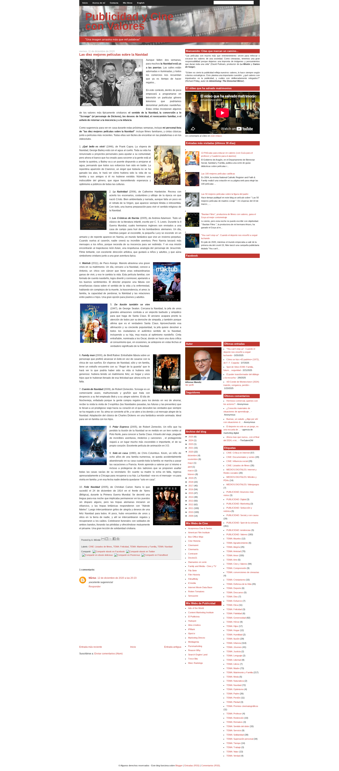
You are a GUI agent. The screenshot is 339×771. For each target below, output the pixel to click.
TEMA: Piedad (233, 702)
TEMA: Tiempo (233, 743)
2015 (191, 493)
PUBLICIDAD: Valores (236, 534)
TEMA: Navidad (165, 546)
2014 (191, 497)
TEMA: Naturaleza (235, 681)
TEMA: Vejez (232, 751)
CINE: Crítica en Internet (238, 453)
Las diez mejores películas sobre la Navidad (113, 54)
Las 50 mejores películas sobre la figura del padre (224, 194)
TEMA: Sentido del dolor (237, 726)
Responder (95, 586)
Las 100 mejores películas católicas (218, 173)
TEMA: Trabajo (233, 747)
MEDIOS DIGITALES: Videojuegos (242, 484)
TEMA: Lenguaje (234, 655)
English (140, 3)
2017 (191, 485)
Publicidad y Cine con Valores (129, 21)
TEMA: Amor (232, 555)
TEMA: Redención (235, 718)
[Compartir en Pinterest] (118, 539)
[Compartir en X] (110, 539)
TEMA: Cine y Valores (236, 564)
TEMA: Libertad (233, 660)
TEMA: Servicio (233, 730)
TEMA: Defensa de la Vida (238, 584)
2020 (191, 452)
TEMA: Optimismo (235, 689)
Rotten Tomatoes (196, 591)
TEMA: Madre (233, 668)
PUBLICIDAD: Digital (236, 499)
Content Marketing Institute (201, 612)
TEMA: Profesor (234, 713)
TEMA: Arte (231, 560)
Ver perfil (189, 385)
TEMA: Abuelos (233, 538)
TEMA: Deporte (233, 588)
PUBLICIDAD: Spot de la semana (242, 523)
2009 (191, 516)
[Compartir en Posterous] (126, 555)
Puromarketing (195, 646)
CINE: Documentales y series (240, 457)
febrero (191, 474)
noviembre (193, 459)
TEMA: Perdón (233, 698)
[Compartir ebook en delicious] (97, 555)
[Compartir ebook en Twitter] (140, 551)
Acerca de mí (98, 3)
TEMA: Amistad (233, 551)
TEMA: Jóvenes (234, 647)
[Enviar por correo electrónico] (103, 539)
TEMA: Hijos (232, 626)
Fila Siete (192, 570)
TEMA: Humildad (234, 634)
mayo (191, 463)
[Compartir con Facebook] (114, 539)
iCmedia (192, 583)
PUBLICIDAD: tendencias (238, 530)
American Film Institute (199, 532)
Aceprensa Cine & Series (200, 528)
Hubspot (192, 621)
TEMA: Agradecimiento (237, 543)
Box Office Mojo (195, 537)
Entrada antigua (172, 647)
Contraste (193, 553)
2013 (191, 501)
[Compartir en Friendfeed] (154, 555)
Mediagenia (193, 642)
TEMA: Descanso (234, 592)
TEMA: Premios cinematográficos (242, 706)
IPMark (191, 629)
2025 (191, 436)
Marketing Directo (196, 638)
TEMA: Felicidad (121, 546)
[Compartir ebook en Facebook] (108, 551)
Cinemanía (193, 549)
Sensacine (193, 596)
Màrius (92, 578)
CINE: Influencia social (237, 461)
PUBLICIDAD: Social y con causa (242, 515)
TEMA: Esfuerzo (234, 601)
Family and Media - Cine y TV (202, 566)
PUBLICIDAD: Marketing (238, 504)
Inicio (85, 3)
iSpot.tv (191, 633)
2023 (191, 444)
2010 (191, 512)
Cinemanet (193, 545)
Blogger (179, 765)
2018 (191, 482)
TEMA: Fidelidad (234, 613)
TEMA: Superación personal (239, 739)
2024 (191, 440)
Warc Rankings (195, 663)
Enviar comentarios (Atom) (108, 653)
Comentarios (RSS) (210, 765)
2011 (191, 508)
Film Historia (194, 574)
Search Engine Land (197, 654)
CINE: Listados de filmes (100, 546)
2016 (191, 489)
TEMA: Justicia (233, 651)
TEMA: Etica (232, 605)
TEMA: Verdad (233, 756)
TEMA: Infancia (233, 643)
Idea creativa (194, 625)
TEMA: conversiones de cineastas (242, 572)
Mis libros (127, 3)
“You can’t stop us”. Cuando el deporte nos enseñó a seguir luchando (239, 352)
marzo (191, 470)
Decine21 (192, 558)
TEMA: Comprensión (236, 568)
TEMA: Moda (232, 677)
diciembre (193, 455)
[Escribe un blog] (107, 539)
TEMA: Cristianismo (235, 580)
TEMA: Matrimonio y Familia (143, 546)
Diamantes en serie (197, 562)
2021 (191, 448)
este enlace (216, 136)
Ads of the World (196, 608)
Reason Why (194, 650)
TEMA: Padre (232, 693)
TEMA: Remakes (234, 722)
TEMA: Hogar (232, 630)
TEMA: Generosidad (236, 618)
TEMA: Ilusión (233, 639)
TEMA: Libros (232, 664)
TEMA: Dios (232, 596)
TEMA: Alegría (233, 547)
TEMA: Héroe (232, 622)
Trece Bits (193, 659)
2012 (191, 504)
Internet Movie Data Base (200, 587)
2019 (191, 478)
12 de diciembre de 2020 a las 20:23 (117, 578)
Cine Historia (194, 541)
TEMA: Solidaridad (235, 735)
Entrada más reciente (90, 647)
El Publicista (194, 616)
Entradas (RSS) (192, 765)
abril (190, 467)
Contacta (114, 3)
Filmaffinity (193, 579)
